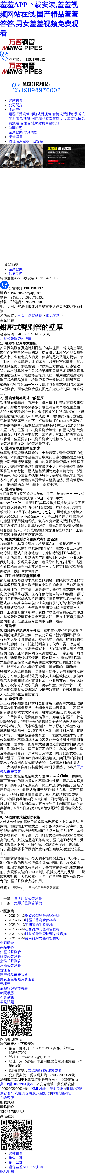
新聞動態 (16, 128)
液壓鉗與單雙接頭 (45, 123)
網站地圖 (7, 1171)
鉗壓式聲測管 (19, 114)
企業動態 (16, 132)
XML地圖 (38, 1088)
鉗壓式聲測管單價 (28, 903)
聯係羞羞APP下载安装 (26, 141)
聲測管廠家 (58, 1088)
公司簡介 (16, 105)
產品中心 (16, 109)
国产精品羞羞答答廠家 (43, 887)
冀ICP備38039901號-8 (44, 1070)
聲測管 (25, 118)
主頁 (20, 315)
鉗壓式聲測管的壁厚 (15, 339)
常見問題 (30, 132)
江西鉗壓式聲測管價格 (42, 929)
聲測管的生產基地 (39, 924)
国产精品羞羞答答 (45, 118)
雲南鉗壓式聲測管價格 (42, 938)
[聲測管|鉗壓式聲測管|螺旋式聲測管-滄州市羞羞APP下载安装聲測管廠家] (22, 49)
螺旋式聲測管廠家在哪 (42, 915)
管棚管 (25, 123)
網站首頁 (16, 100)
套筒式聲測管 (62, 114)
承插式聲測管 (10, 965)
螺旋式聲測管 (41, 114)
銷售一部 (16, 1158)
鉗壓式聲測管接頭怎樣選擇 (46, 934)
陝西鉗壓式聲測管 (28, 898)
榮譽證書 (16, 137)
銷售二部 (16, 1162)
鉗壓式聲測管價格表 (40, 920)
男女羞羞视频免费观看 (17, 979)
